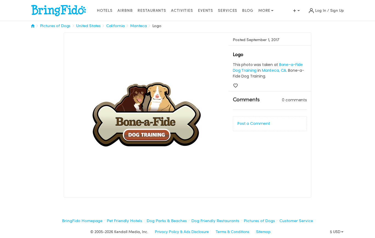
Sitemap (263, 232)
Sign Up (337, 10)
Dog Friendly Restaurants (215, 220)
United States (88, 25)
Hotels (105, 10)
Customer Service (296, 220)
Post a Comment (253, 123)
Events (205, 10)
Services (227, 10)
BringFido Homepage (82, 220)
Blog (247, 10)
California (115, 25)
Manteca (138, 25)
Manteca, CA (274, 70)
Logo (156, 25)
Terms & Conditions (232, 232)
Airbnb (125, 10)
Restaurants (152, 10)
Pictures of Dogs (55, 25)
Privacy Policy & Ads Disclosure (182, 232)
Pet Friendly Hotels (124, 220)
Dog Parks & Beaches (167, 220)
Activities (182, 10)
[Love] (235, 85)
